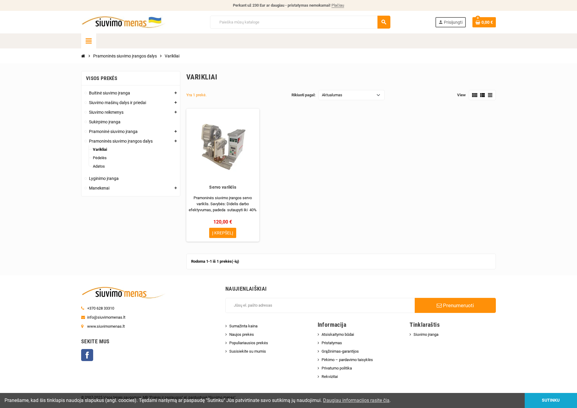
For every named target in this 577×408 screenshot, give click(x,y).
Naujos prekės (241, 334)
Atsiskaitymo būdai (338, 334)
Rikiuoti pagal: (304, 95)
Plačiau (337, 5)
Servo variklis (222, 187)
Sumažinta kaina (243, 326)
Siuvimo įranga (426, 334)
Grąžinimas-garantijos (340, 351)
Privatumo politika (337, 368)
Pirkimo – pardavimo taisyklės (347, 359)
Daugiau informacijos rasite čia (356, 400)
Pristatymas (332, 343)
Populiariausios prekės (248, 343)
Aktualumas (332, 95)
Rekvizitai (330, 376)
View (461, 95)
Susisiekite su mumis (247, 351)
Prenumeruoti (458, 305)
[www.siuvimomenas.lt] (123, 22)
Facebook (87, 355)
